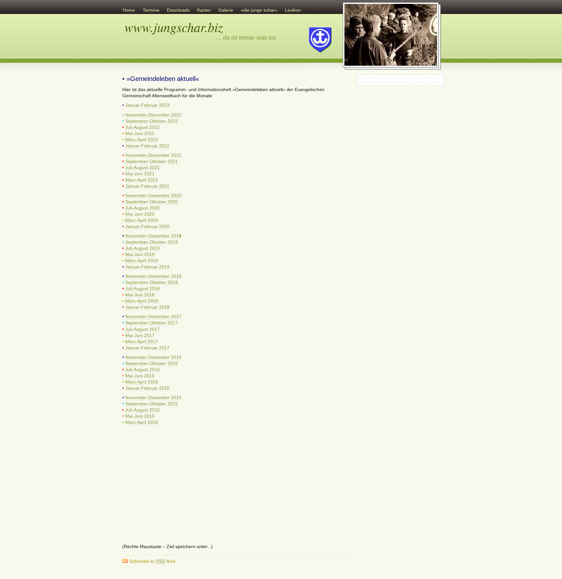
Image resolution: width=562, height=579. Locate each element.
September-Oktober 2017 (151, 322)
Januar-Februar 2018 (147, 307)
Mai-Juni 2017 (139, 335)
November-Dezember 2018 (153, 276)
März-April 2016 (141, 382)
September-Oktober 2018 (151, 282)
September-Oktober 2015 (151, 403)
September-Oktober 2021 (151, 161)
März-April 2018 (141, 301)
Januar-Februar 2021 (147, 186)
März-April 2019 (141, 260)
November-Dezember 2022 (153, 115)
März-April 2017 (141, 341)
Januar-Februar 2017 (147, 347)
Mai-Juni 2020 (139, 214)
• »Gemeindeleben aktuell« (160, 78)
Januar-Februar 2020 (147, 226)
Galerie (225, 10)
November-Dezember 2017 (153, 316)
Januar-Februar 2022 (147, 145)
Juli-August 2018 (142, 288)
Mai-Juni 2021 (139, 173)
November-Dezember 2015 (153, 397)
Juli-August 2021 (142, 167)
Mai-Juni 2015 (139, 416)
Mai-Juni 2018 (139, 294)
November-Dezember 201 (153, 236)
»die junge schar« (259, 10)
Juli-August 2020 (142, 208)
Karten (204, 10)
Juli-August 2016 (142, 369)
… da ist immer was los (246, 37)
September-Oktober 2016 (151, 363)
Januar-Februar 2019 (147, 266)
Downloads (178, 10)
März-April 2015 (141, 422)
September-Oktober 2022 (151, 121)
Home (129, 10)
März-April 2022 (141, 139)
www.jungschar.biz (174, 26)
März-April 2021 (141, 180)
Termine (151, 10)
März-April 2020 (141, 220)
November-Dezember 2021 (153, 155)
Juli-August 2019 (142, 248)
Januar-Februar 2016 (147, 388)
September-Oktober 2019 (151, 242)
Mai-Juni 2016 (139, 375)
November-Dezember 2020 (153, 195)
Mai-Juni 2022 (139, 133)
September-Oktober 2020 (151, 201)
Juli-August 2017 (142, 329)
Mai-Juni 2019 (139, 254)
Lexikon (293, 10)
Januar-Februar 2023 (147, 105)
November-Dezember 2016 (153, 357)
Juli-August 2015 (142, 410)
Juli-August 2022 (142, 127)
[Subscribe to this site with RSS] (136, 63)
